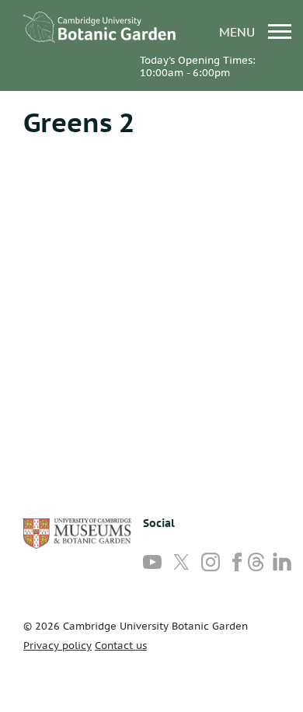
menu (239, 31)
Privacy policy (57, 645)
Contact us (121, 645)
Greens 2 (78, 122)
